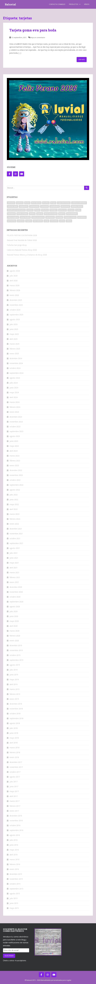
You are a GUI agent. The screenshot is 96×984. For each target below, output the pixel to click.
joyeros (39, 214)
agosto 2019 (15, 665)
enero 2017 (14, 811)
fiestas (37, 210)
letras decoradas (51, 214)
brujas (53, 203)
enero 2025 (14, 353)
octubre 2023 (15, 426)
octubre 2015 (15, 884)
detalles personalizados (16, 210)
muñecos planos (38, 217)
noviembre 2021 (16, 533)
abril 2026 (14, 280)
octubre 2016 (15, 825)
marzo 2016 (14, 859)
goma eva (62, 210)
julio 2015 (14, 898)
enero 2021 (14, 582)
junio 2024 (14, 387)
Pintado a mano (70, 217)
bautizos (20, 203)
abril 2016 (14, 854)
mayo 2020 (14, 621)
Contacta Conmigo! (57, 4)
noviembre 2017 (16, 767)
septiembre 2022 (16, 485)
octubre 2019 (15, 655)
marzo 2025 (14, 344)
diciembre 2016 (16, 815)
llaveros (62, 214)
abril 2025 (14, 339)
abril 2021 (14, 567)
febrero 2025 (15, 348)
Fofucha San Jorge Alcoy (17, 245)
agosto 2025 (15, 319)
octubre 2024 (15, 368)
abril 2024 (14, 397)
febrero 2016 (15, 864)
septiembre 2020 (16, 601)
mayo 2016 (14, 850)
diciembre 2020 (16, 587)
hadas (78, 210)
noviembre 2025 (16, 305)
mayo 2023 (14, 446)
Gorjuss (71, 210)
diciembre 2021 (16, 528)
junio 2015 (14, 903)
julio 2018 (14, 728)
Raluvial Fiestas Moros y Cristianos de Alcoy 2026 (27, 255)
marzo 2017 (14, 801)
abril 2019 (14, 684)
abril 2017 (14, 796)
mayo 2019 (14, 679)
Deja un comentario (37, 37)
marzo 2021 (14, 572)
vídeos (68, 221)
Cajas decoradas (64, 203)
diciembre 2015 (16, 874)
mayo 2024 (14, 392)
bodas (27, 203)
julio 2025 (14, 324)
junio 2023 (14, 441)
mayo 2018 (14, 738)
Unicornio (54, 221)
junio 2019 (14, 674)
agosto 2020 (15, 606)
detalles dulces (77, 206)
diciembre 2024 (16, 358)
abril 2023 (14, 451)
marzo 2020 (14, 631)
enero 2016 (14, 869)
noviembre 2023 (16, 421)
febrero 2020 (15, 636)
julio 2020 (14, 611)
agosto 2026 (15, 271)
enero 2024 (14, 412)
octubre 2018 (15, 713)
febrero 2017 (15, 806)
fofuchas (45, 210)
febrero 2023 (15, 460)
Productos (73, 4)
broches (46, 203)
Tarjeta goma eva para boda (32, 30)
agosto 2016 (15, 835)
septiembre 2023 (16, 431)
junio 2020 (14, 616)
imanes (32, 214)
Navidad (59, 217)
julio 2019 (14, 670)
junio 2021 (14, 558)
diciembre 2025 (16, 300)
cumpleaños (54, 206)
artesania (11, 203)
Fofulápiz (53, 210)
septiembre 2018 (16, 718)
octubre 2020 (15, 597)
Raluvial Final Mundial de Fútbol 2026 (22, 240)
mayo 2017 (14, 791)
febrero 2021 (15, 577)
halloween (11, 214)
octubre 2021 (15, 538)
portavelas (11, 221)
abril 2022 (14, 509)
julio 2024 (14, 383)
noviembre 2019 (16, 650)
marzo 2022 (14, 514)
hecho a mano (22, 214)
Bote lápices (36, 203)
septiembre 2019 (16, 660)
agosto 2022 (15, 490)
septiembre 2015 (16, 888)
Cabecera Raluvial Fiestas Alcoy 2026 (22, 250)
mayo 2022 (14, 504)
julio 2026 (14, 276)
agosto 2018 (15, 723)
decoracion (65, 206)
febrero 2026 (15, 290)
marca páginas (13, 217)
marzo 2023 (14, 456)
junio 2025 (14, 329)
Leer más (81, 59)
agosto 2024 (15, 378)
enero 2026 (14, 295)
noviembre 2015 (16, 879)
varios (62, 221)
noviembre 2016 (16, 820)
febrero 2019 (15, 694)
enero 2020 (14, 640)
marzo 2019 (14, 689)
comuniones (34, 206)
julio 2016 (14, 840)
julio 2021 (14, 553)
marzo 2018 (14, 747)
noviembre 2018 (16, 708)
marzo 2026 (14, 285)
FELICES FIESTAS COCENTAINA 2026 (22, 235)
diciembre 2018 (16, 704)
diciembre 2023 (16, 417)
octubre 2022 (15, 480)
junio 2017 (14, 786)
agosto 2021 (15, 548)
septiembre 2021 (16, 543)
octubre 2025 (15, 310)
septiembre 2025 (16, 314)
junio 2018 (14, 733)
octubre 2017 (15, 772)
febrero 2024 (15, 407)
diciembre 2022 (16, 470)
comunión (44, 206)
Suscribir (9, 955)
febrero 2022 (15, 519)
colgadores (24, 206)
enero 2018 (14, 757)
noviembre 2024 (16, 363)
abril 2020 (14, 626)
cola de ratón (12, 206)
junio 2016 (14, 845)
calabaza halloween (79, 203)
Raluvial (10, 4)
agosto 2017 (15, 777)
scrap (46, 221)
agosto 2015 (15, 893)
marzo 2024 (14, 402)
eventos (30, 210)
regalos (28, 221)
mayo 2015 (14, 908)
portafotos (82, 217)
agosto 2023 (15, 436)
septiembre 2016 (16, 830)
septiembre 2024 (16, 373)
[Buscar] (86, 188)
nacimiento (50, 217)
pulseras (21, 221)
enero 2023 (14, 465)
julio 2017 (14, 781)
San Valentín (38, 221)
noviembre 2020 (16, 592)
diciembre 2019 (16, 645)
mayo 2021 (14, 563)
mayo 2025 (14, 334)
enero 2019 (14, 699)
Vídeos (86, 4)
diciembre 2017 (16, 762)
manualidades (72, 214)
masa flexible (25, 217)
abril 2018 (14, 743)
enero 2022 (14, 524)
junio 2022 (14, 499)
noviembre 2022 (16, 475)
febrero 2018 (15, 752)
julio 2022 (14, 494)
